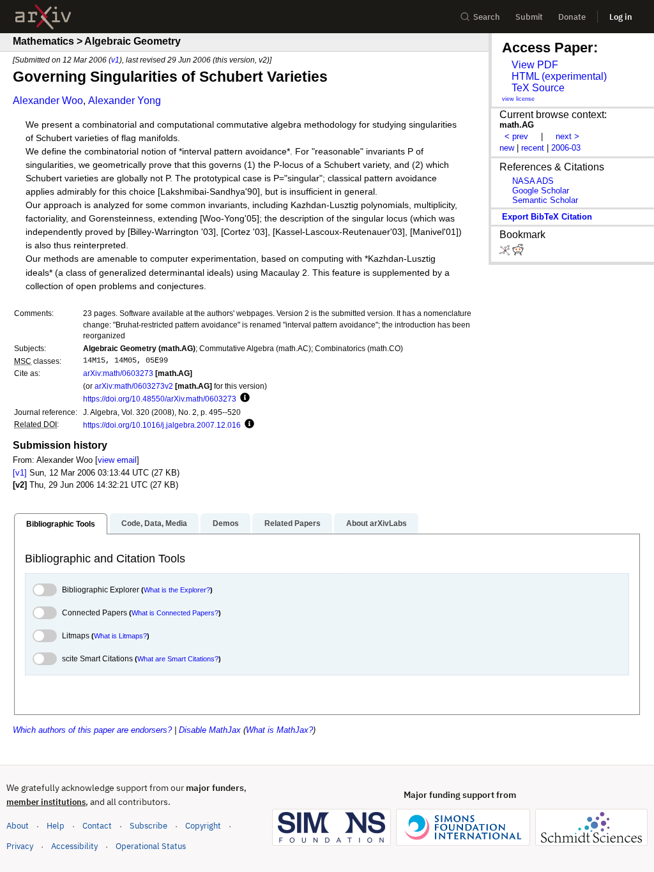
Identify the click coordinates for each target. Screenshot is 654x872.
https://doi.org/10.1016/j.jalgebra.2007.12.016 (162, 425)
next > (567, 136)
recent (532, 148)
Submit (529, 16)
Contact (97, 825)
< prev (516, 136)
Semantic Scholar (545, 200)
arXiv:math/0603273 (118, 373)
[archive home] (43, 16)
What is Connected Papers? (175, 613)
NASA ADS (533, 181)
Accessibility (74, 846)
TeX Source (538, 87)
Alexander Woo (48, 100)
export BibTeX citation (547, 217)
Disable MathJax (210, 730)
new (506, 148)
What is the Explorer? (177, 590)
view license (518, 99)
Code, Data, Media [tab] (154, 523)
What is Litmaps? (120, 636)
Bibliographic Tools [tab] (60, 524)
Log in (620, 16)
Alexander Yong (124, 100)
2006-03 (566, 148)
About (17, 825)
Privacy (19, 846)
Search (486, 16)
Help (56, 825)
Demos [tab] (226, 523)
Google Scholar (540, 190)
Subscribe (148, 825)
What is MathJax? (279, 730)
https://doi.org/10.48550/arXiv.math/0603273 (159, 399)
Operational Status (151, 846)
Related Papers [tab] (292, 523)
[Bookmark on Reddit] (518, 252)
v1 (115, 60)
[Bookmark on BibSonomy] (505, 252)
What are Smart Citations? (177, 659)
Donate (572, 16)
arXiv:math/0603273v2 (134, 386)
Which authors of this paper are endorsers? (92, 730)
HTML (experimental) (559, 76)
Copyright (203, 825)
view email (117, 460)
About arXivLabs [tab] (376, 523)
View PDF (535, 64)
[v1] (20, 472)
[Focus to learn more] (243, 398)
